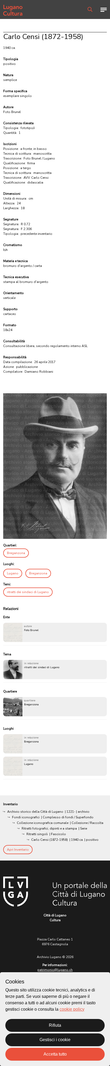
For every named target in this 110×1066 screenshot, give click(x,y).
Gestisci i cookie (55, 1039)
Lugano (12, 573)
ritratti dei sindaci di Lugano (28, 592)
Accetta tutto (55, 1054)
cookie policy (72, 1009)
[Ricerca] (90, 9)
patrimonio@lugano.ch (55, 970)
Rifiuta (55, 1025)
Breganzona (16, 553)
